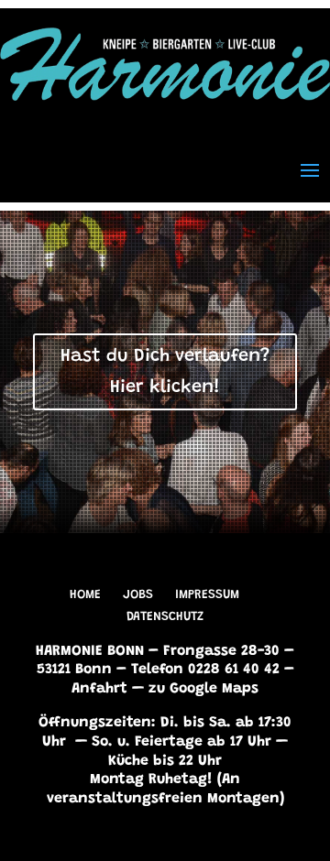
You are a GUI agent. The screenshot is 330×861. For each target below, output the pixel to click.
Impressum (207, 595)
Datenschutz (165, 617)
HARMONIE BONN (90, 651)
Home (85, 595)
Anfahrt (99, 688)
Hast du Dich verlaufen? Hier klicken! (165, 372)
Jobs (138, 595)
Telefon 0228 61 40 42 (205, 669)
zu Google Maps (203, 688)
